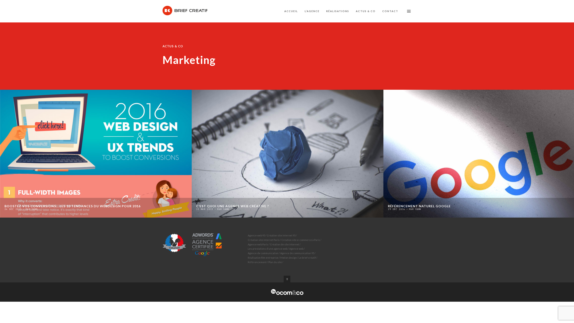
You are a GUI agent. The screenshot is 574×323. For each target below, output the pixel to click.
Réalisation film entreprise (263, 257)
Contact (390, 11)
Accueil (291, 11)
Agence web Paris (258, 244)
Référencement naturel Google (419, 206)
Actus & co (366, 11)
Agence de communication (263, 253)
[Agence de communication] (287, 292)
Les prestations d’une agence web (267, 248)
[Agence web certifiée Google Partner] (192, 244)
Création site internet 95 (281, 235)
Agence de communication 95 (297, 253)
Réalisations (337, 11)
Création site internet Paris (264, 239)
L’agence (312, 11)
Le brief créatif (307, 257)
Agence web (296, 248)
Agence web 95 (256, 235)
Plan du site (275, 262)
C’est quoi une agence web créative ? (232, 206)
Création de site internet (284, 244)
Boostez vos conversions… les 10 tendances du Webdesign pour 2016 (72, 206)
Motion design (288, 257)
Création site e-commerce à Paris (300, 239)
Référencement (257, 262)
